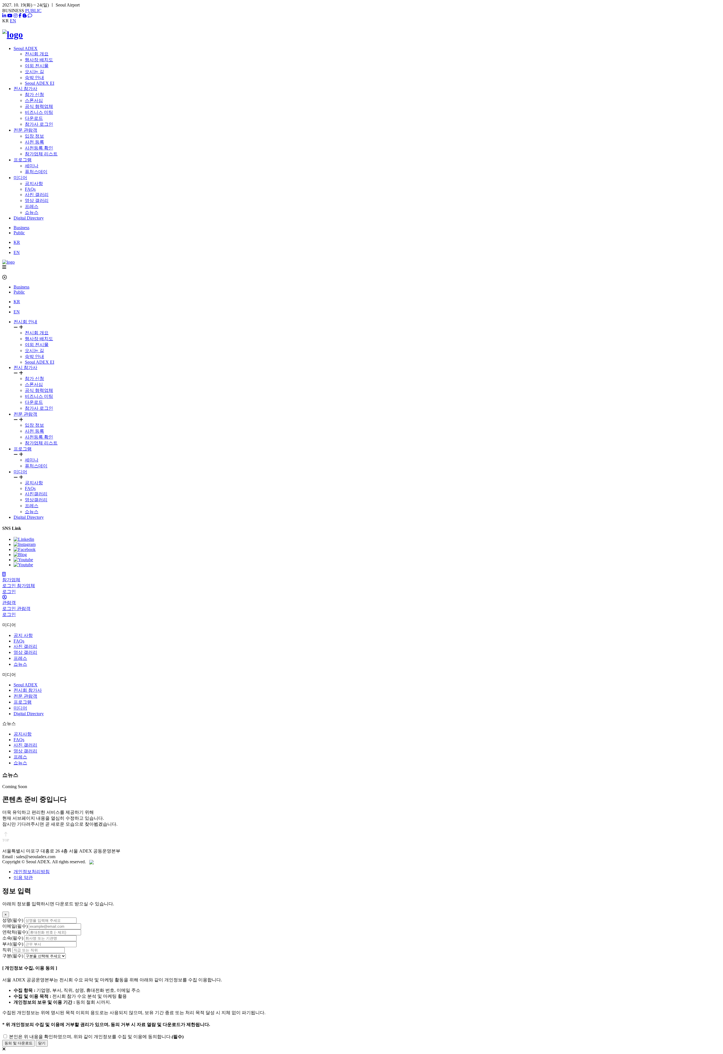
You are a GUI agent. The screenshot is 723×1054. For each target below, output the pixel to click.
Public (19, 232)
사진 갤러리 (37, 194)
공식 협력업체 (39, 106)
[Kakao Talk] (30, 15)
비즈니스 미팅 (39, 112)
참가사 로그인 (39, 124)
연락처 (15, 932)
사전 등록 (34, 142)
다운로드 (34, 118)
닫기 (41, 1043)
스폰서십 (34, 100)
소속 (12, 938)
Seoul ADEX (26, 48)
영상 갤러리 (37, 200)
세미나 (31, 165)
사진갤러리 (36, 493)
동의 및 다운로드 (18, 1043)
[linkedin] (4, 15)
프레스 (31, 206)
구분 (12, 955)
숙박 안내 (34, 77)
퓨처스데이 (36, 171)
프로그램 (23, 159)
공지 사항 (23, 635)
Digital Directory (29, 218)
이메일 (15, 926)
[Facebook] (20, 15)
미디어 (20, 177)
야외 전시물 (37, 65)
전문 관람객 (25, 130)
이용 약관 (23, 877)
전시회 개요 (37, 53)
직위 (6, 949)
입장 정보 (34, 136)
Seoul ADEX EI (39, 83)
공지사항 (34, 183)
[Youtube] (9, 15)
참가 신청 (34, 94)
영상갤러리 (36, 499)
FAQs (30, 189)
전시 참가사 (25, 88)
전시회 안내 (25, 321)
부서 (12, 944)
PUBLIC (33, 10)
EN (13, 20)
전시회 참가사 (28, 690)
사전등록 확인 (39, 148)
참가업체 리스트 (41, 153)
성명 (12, 920)
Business (21, 227)
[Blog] (25, 15)
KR (17, 242)
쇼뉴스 (31, 212)
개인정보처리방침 (32, 871)
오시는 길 (34, 71)
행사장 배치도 (39, 59)
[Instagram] (16, 15)
